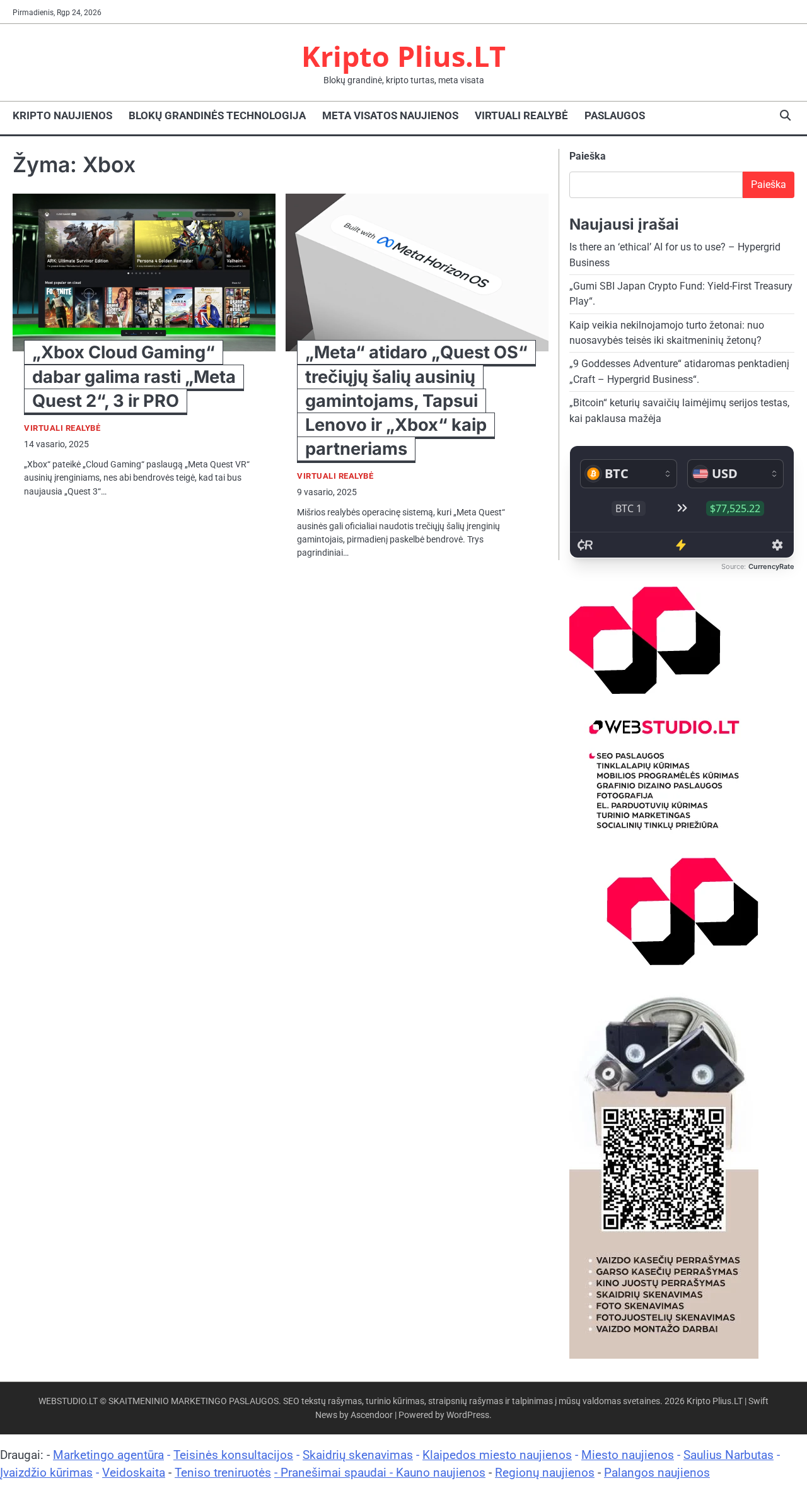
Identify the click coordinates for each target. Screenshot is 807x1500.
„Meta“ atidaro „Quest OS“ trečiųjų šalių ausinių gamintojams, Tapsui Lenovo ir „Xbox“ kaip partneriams (416, 400)
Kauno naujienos (440, 1472)
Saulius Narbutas (728, 1455)
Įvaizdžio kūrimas (46, 1472)
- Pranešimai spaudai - (335, 1472)
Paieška (587, 156)
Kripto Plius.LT (403, 56)
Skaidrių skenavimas (358, 1455)
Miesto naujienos (627, 1455)
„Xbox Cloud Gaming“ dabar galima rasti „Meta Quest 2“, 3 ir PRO (134, 376)
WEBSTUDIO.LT (68, 1401)
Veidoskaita (133, 1472)
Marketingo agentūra (108, 1455)
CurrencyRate (771, 566)
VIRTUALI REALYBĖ (521, 115)
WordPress (467, 1415)
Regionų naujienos (545, 1472)
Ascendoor (372, 1415)
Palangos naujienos (657, 1472)
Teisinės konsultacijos (233, 1455)
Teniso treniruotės (223, 1472)
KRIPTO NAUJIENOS (62, 115)
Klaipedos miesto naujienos (497, 1455)
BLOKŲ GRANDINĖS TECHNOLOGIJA (217, 115)
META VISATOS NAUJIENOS (390, 115)
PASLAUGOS (614, 115)
